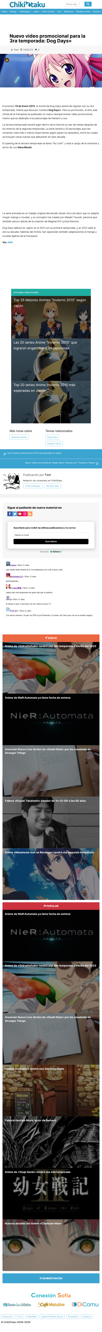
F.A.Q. (19, 1316)
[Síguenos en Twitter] (14, 514)
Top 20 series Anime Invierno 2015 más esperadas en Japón (34, 453)
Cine (59, 11)
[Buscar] (88, 4)
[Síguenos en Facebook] (9, 514)
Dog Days (52, 437)
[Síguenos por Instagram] (24, 514)
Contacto (86, 1316)
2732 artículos (32, 486)
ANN (10, 242)
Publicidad (31, 1316)
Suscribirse (51, 541)
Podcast (97, 11)
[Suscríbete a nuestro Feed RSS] (29, 514)
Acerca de (7, 1316)
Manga (13, 11)
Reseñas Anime (83, 11)
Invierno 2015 (54, 443)
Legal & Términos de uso (52, 1316)
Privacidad (72, 1316)
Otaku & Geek (48, 11)
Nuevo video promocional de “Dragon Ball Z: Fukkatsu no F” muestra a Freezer (60, 463)
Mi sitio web (52, 486)
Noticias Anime (19, 437)
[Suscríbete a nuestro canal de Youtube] (19, 514)
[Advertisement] (51, 23)
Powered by (44, 552)
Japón (36, 11)
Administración (52, 1278)
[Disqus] (51, 594)
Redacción (68, 11)
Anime (4, 11)
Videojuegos (24, 11)
